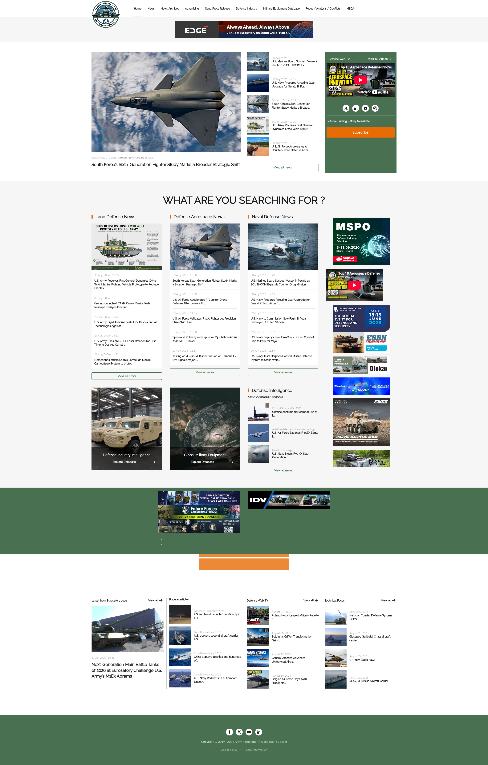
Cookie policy (229, 749)
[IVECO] (289, 499)
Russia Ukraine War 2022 (287, 408)
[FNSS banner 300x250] (361, 422)
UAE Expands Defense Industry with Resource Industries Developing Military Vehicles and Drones (126, 671)
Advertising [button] (192, 8)
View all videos (378, 59)
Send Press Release (217, 8)
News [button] (151, 8)
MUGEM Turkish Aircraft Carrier (368, 680)
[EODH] (361, 328)
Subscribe (360, 132)
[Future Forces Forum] (199, 512)
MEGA (350, 8)
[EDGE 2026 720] (244, 29)
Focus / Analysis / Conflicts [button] (323, 8)
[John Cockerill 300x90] (361, 458)
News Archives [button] (170, 8)
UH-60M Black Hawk (362, 659)
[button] (101, 113)
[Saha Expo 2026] (199, 498)
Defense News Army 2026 (209, 610)
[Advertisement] (244, 555)
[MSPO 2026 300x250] (361, 241)
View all (153, 600)
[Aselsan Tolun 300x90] (361, 385)
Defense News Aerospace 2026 (136, 157)
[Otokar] (361, 364)
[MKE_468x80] (199, 526)
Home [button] (137, 8)
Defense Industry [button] (246, 8)
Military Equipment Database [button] (281, 8)
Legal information (256, 749)
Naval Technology (282, 450)
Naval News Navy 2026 (207, 632)
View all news (283, 167)
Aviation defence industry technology (293, 429)
